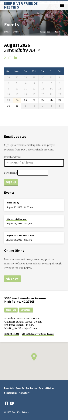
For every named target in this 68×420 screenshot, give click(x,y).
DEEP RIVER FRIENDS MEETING (21, 5)
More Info (11, 309)
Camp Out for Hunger (26, 388)
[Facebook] (6, 403)
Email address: (12, 157)
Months (58, 32)
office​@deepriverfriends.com (38, 333)
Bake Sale (9, 388)
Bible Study (12, 202)
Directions (26, 309)
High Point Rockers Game (20, 235)
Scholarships (10, 393)
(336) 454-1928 (11, 333)
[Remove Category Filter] (38, 50)
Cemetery (24, 393)
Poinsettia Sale (47, 388)
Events (16, 31)
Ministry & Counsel (16, 219)
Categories (44, 32)
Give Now (12, 278)
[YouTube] (12, 403)
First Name (10, 172)
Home (6, 31)
